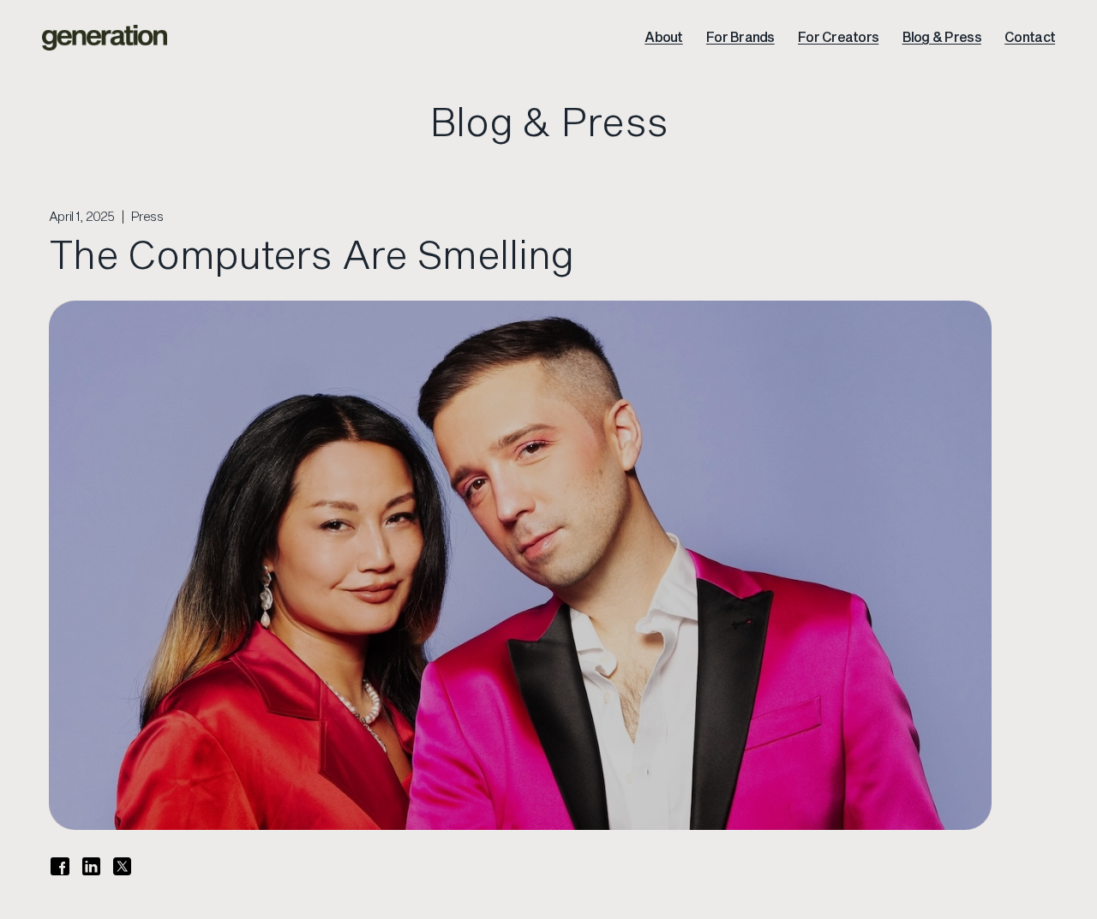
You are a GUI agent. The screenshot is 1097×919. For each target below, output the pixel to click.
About (663, 37)
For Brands (740, 37)
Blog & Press (941, 37)
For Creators (838, 37)
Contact (1029, 37)
